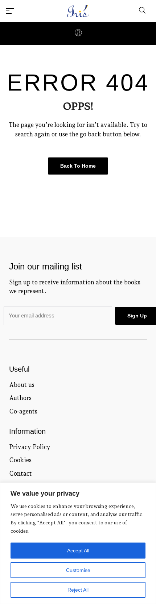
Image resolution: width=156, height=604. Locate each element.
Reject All (78, 590)
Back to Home (78, 166)
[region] (78, 543)
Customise (78, 570)
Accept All (78, 550)
